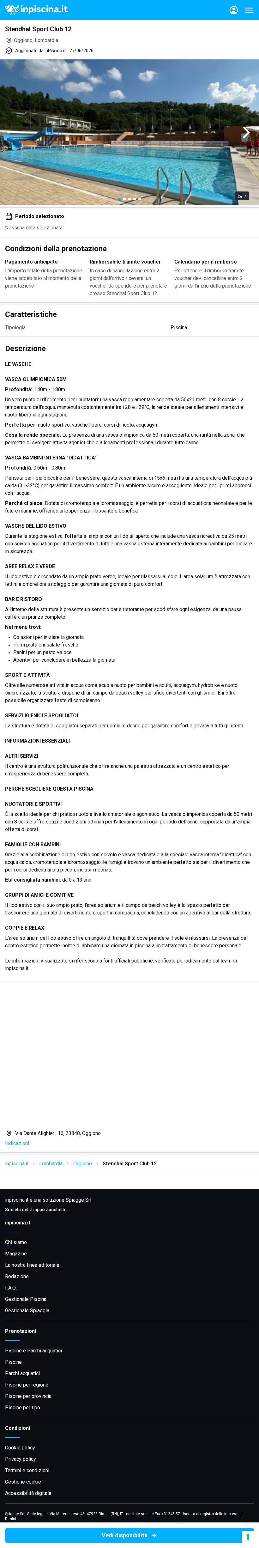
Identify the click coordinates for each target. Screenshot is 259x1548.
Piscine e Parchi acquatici (33, 1351)
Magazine (16, 1254)
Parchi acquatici (22, 1373)
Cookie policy (20, 1448)
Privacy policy (20, 1459)
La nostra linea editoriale (32, 1265)
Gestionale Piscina (25, 1299)
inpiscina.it (16, 1164)
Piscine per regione (26, 1385)
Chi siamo (16, 1242)
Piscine (13, 1362)
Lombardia (51, 1164)
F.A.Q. (11, 1288)
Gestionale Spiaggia (27, 1311)
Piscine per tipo (22, 1408)
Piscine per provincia (28, 1396)
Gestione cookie (23, 1482)
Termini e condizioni (27, 1470)
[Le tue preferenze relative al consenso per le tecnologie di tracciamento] (248, 1537)
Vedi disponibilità (125, 1535)
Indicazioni (17, 1143)
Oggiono (82, 1164)
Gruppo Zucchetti (47, 1209)
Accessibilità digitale (28, 1493)
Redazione (17, 1276)
